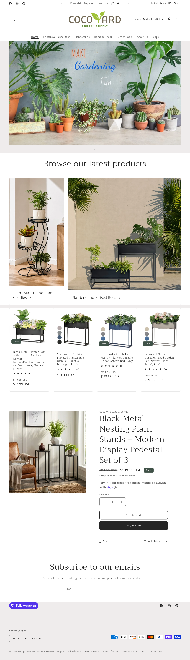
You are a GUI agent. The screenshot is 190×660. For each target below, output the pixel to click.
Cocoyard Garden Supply (30, 651)
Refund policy (74, 651)
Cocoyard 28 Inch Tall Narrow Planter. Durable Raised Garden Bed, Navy (117, 358)
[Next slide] (103, 149)
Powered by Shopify (54, 651)
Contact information (152, 651)
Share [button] (106, 541)
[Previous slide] (87, 149)
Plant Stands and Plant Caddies (33, 295)
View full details (153, 541)
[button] (13, 19)
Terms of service (111, 651)
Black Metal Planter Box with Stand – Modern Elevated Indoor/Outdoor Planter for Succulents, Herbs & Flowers (29, 361)
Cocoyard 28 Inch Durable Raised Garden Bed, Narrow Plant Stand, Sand (159, 359)
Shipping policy (131, 651)
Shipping (104, 476)
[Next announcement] (128, 3)
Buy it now (133, 525)
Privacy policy (92, 651)
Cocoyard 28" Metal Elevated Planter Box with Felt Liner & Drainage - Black (70, 359)
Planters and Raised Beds (94, 297)
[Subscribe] (124, 589)
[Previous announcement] (62, 3)
